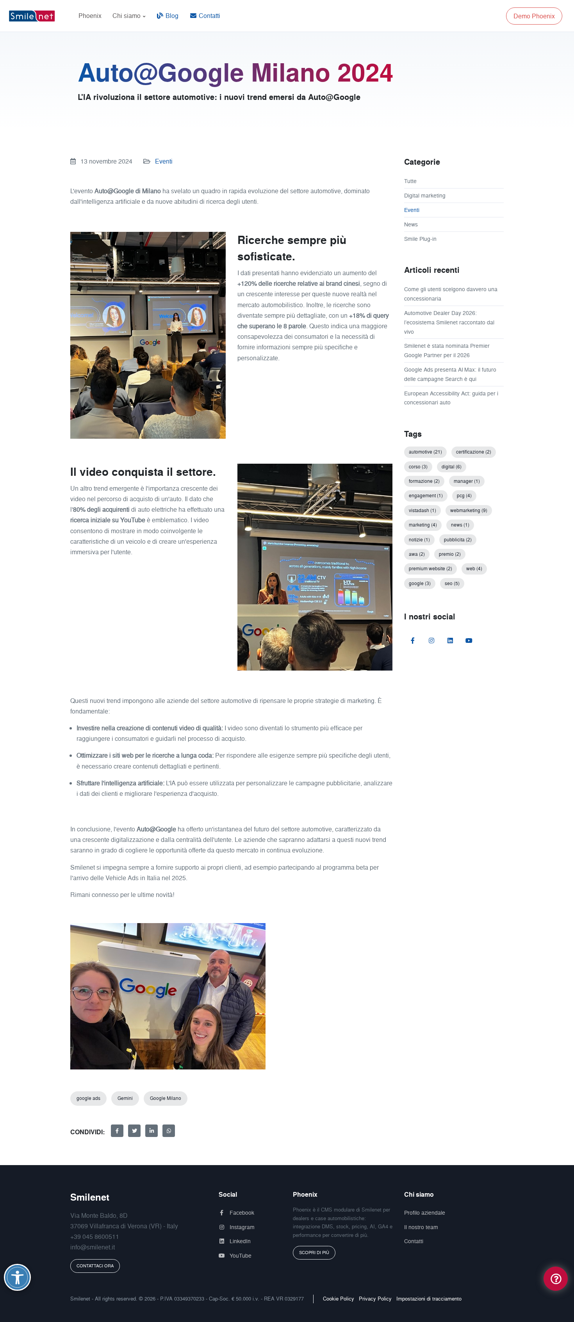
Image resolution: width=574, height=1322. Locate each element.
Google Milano (165, 1098)
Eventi (164, 161)
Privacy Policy (375, 1298)
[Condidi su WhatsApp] (168, 1131)
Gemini (125, 1098)
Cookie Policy (338, 1298)
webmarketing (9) (468, 510)
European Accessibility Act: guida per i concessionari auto (451, 398)
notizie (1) (419, 539)
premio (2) (450, 554)
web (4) (474, 568)
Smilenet (89, 1197)
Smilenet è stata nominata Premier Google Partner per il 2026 (447, 350)
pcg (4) (464, 495)
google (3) (420, 583)
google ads (88, 1098)
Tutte (410, 181)
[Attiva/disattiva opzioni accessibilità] (17, 1277)
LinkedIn (239, 1241)
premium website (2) (430, 568)
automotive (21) (425, 451)
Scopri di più (314, 1252)
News (411, 224)
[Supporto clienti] (556, 1278)
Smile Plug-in (420, 238)
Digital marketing (425, 195)
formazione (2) (424, 481)
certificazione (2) (473, 451)
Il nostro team (421, 1227)
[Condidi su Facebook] (117, 1131)
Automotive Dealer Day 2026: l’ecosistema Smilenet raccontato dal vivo (449, 322)
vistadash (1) (422, 510)
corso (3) (418, 466)
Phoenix (90, 15)
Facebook (241, 1212)
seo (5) (452, 583)
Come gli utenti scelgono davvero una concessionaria (450, 293)
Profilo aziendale (424, 1212)
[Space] (35, 16)
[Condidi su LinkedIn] (151, 1131)
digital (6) (452, 466)
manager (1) (467, 481)
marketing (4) (423, 524)
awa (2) (417, 554)
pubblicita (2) (458, 539)
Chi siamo (127, 15)
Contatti (208, 15)
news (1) (460, 524)
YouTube (239, 1255)
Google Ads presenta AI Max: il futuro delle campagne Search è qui (450, 374)
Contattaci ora (95, 1266)
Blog (171, 15)
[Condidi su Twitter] (134, 1131)
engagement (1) (426, 495)
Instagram (241, 1227)
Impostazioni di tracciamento (429, 1298)
